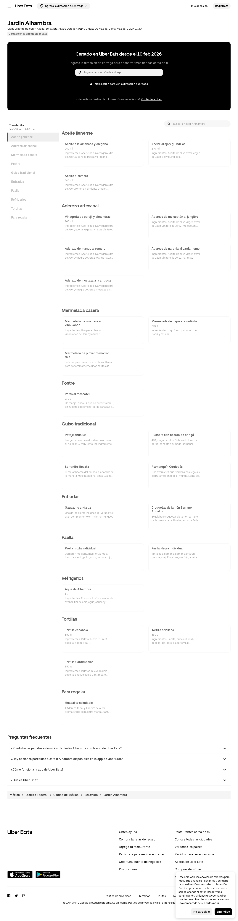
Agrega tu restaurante (134, 847)
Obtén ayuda (128, 832)
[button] (119, 748)
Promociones (128, 869)
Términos (144, 896)
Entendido (223, 911)
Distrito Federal (36, 795)
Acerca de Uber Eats (189, 862)
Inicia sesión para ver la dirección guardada (121, 83)
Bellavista (91, 795)
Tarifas (161, 896)
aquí (216, 903)
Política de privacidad (118, 896)
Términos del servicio (173, 902)
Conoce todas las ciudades (193, 839)
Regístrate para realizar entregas (142, 854)
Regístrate (221, 5)
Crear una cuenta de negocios (140, 862)
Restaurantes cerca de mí (192, 832)
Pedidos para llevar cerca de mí (196, 854)
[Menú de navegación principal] (9, 5)
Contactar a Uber (151, 99)
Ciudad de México (65, 795)
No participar (201, 911)
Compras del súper (188, 869)
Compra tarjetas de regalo (137, 839)
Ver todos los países (188, 847)
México (15, 795)
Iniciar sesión (199, 5)
